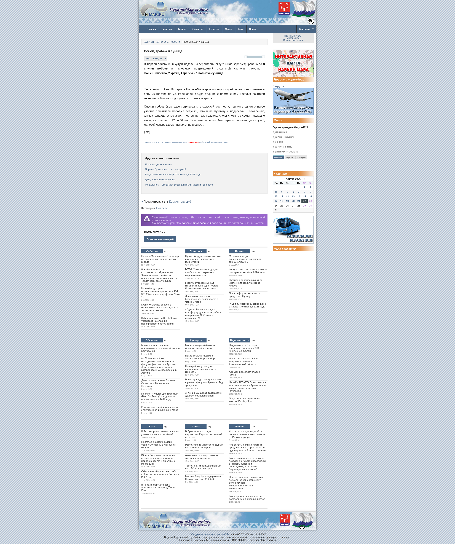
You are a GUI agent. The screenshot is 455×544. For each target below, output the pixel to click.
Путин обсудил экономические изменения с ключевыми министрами (203, 258)
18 (281, 201)
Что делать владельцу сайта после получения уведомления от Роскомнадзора (247, 434)
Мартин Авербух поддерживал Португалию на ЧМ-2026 (203, 477)
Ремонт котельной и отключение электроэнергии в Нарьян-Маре (160, 408)
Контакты (304, 29)
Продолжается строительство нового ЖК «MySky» (246, 399)
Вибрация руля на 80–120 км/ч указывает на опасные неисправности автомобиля (159, 320)
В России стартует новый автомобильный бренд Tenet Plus (158, 487)
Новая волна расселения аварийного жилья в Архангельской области (243, 361)
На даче (279, 142)
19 (287, 201)
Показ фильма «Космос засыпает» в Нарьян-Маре (200, 357)
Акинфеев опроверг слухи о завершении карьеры (201, 456)
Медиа (228, 29)
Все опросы (302, 158)
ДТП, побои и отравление (160, 179)
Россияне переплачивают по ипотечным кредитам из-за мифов (246, 282)
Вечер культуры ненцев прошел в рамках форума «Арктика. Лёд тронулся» (204, 382)
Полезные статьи (293, 35)
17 (276, 201)
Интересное (293, 37)
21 (298, 201)
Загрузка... (280, 86)
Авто (240, 29)
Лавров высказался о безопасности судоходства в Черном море (201, 298)
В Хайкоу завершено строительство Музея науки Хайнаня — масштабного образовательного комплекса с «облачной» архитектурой (159, 274)
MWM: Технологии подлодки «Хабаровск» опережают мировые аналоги (201, 272)
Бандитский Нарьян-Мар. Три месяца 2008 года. (173, 174)
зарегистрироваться (196, 223)
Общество (197, 29)
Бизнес (182, 29)
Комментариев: (180, 201)
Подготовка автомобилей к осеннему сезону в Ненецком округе (158, 444)
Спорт (252, 29)
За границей (281, 132)
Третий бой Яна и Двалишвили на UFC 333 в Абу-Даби (203, 467)
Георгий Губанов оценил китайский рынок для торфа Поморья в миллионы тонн (201, 285)
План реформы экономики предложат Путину (244, 294)
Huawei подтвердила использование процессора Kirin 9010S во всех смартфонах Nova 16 (160, 292)
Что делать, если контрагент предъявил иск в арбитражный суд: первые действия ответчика (247, 447)
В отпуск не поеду (284, 147)
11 (281, 196)
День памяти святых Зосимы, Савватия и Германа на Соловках (158, 383)
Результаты (290, 158)
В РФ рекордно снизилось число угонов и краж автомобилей (160, 432)
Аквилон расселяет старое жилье (244, 373)
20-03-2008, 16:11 (155, 58)
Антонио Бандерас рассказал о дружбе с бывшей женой (203, 394)
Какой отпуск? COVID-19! (287, 152)
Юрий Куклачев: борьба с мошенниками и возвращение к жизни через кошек (159, 307)
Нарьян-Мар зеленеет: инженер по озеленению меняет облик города (160, 258)
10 (276, 196)
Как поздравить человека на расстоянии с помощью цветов (247, 497)
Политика (167, 29)
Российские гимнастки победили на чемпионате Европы (204, 446)
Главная (151, 29)
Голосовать (278, 158)
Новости (161, 208)
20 (293, 201)
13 (293, 196)
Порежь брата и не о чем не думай (165, 169)
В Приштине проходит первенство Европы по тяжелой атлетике (203, 434)
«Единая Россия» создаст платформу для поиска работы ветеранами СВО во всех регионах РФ (203, 313)
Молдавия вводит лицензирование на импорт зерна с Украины (245, 258)
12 (287, 196)
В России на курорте (285, 137)
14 (298, 196)
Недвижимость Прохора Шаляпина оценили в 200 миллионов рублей (244, 347)
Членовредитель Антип (158, 164)
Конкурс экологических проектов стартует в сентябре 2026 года (248, 270)
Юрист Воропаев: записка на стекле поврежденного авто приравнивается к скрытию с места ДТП (158, 459)
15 (304, 196)
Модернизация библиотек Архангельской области (200, 346)
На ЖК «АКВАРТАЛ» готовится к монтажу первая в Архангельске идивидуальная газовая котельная (247, 386)
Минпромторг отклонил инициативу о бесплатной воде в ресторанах (160, 347)
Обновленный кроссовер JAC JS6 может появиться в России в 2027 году (160, 474)
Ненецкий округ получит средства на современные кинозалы (200, 368)
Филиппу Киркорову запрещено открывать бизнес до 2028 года (247, 305)
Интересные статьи (293, 39)
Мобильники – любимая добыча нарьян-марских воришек (179, 184)
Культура (214, 29)
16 (310, 196)
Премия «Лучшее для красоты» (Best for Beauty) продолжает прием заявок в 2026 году (159, 396)
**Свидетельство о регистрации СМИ (209, 534)
